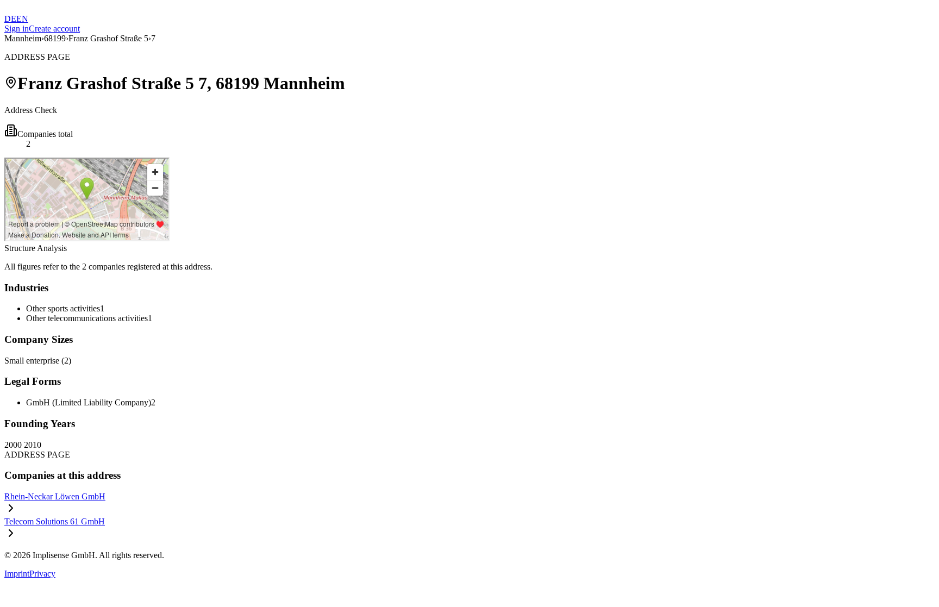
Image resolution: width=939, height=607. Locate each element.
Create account (54, 28)
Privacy (42, 573)
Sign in (16, 28)
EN (22, 18)
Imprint (16, 573)
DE (10, 18)
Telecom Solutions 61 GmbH (54, 521)
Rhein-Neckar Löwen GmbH (54, 496)
